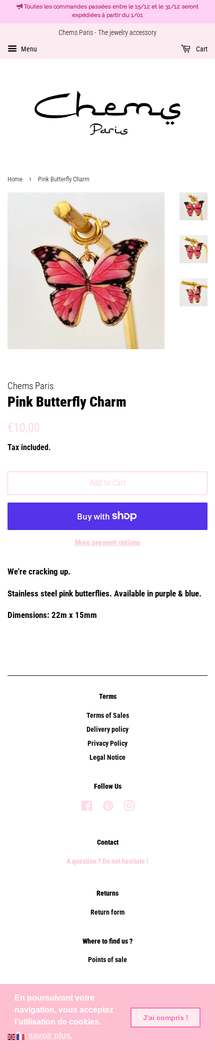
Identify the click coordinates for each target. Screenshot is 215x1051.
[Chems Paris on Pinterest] (108, 808)
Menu (28, 49)
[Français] (21, 1036)
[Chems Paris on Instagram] (129, 808)
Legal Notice (108, 757)
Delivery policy (107, 729)
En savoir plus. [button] (44, 1035)
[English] (12, 1036)
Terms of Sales (107, 715)
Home (15, 179)
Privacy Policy (108, 743)
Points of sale (107, 960)
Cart (201, 49)
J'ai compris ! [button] (165, 1018)
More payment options (107, 542)
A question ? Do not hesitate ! (107, 861)
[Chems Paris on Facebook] (86, 808)
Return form (107, 912)
